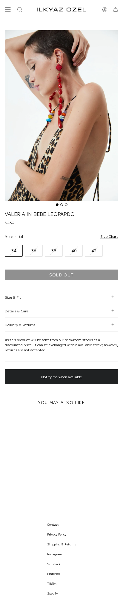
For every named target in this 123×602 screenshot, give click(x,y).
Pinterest (53, 573)
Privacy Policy (56, 534)
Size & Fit (13, 297)
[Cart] (115, 9)
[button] (19, 9)
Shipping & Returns (61, 544)
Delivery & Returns (20, 324)
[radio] (14, 251)
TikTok (51, 583)
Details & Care (16, 310)
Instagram (54, 554)
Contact (53, 524)
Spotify (52, 593)
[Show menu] (8, 9)
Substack (54, 564)
